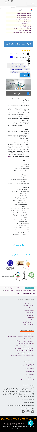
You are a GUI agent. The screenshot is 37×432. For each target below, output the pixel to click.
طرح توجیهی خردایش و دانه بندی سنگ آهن (24, 341)
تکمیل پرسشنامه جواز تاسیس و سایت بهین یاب (21, 27)
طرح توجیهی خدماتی (30, 371)
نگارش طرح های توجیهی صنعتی (24, 13)
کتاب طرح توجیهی (21, 293)
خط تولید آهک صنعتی (28, 319)
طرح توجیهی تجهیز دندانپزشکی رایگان (20, 72)
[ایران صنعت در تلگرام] (22, 412)
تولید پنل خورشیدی (29, 315)
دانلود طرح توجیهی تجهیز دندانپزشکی (20, 69)
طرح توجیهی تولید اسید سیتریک (26, 343)
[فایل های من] (8, 2)
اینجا (9, 156)
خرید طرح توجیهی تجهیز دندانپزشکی (17, 66)
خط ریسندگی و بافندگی (28, 305)
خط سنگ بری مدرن (29, 303)
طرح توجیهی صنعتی (30, 364)
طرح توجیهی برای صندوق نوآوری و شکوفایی (21, 32)
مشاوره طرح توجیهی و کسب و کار (27, 380)
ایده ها (17, 290)
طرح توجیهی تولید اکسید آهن (27, 334)
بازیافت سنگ (30, 317)
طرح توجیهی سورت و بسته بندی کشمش (24, 350)
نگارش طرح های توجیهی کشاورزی (24, 15)
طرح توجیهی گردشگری (29, 368)
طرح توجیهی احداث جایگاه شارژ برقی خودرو (24, 348)
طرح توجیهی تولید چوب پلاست (26, 338)
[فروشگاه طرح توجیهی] (11, 2)
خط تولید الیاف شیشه (28, 324)
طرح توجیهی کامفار (30, 374)
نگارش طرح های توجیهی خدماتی (24, 17)
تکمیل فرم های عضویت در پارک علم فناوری (22, 29)
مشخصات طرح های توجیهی (25, 25)
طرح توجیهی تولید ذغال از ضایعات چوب (25, 353)
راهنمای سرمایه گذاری (9, 290)
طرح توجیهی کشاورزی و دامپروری (27, 365)
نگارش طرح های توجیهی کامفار (24, 21)
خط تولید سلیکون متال (28, 310)
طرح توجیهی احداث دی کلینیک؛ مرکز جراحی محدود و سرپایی (20, 336)
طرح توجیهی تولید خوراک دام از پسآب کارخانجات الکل (22, 355)
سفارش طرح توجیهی (26, 23)
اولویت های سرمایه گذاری (25, 290)
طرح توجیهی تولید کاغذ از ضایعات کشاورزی (24, 345)
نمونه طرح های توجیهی (19, 287)
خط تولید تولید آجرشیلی (28, 322)
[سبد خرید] (5, 2)
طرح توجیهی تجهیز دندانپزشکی (15, 64)
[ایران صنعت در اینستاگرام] (27, 412)
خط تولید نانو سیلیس (28, 312)
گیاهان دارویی (30, 308)
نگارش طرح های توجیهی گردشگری (23, 19)
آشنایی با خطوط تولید (30, 293)
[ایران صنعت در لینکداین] (32, 412)
